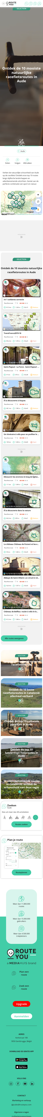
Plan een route (24, 973)
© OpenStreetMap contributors (33, 214)
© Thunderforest (20, 214)
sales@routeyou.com (22, 1104)
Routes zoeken (21, 824)
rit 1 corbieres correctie (14, 299)
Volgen (17, 163)
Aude (23, 151)
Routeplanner (21, 872)
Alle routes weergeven (14, 638)
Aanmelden (21, 1016)
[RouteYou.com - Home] (11, 3)
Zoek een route (24, 987)
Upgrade (21, 1004)
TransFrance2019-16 (12, 333)
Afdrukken (27, 163)
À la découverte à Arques (14, 400)
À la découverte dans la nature (17, 510)
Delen (7, 163)
